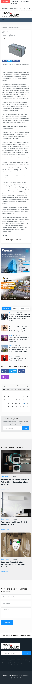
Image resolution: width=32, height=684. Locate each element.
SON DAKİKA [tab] (6, 308)
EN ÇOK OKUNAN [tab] (25, 308)
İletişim (23, 680)
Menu (3, 20)
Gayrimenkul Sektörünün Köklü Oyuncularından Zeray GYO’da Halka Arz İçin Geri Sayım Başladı (20, 329)
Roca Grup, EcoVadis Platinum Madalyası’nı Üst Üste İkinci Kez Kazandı (13, 564)
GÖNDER (7, 623)
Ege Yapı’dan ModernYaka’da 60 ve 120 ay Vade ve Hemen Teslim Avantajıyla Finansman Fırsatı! (19, 350)
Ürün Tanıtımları (11, 27)
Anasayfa (3, 27)
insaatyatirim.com (8, 675)
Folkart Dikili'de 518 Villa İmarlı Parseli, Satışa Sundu (18, 359)
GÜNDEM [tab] (15, 308)
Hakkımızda (17, 680)
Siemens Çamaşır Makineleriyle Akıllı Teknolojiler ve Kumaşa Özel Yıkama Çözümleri (15, 482)
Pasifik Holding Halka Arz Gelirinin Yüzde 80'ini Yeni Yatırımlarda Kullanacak (19, 339)
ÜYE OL (26, 653)
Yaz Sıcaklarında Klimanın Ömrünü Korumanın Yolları (14, 523)
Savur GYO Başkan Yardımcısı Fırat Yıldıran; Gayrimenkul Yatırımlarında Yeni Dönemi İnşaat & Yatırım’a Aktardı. (19, 318)
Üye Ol (25, 428)
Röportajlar (11, 313)
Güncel (10, 325)
